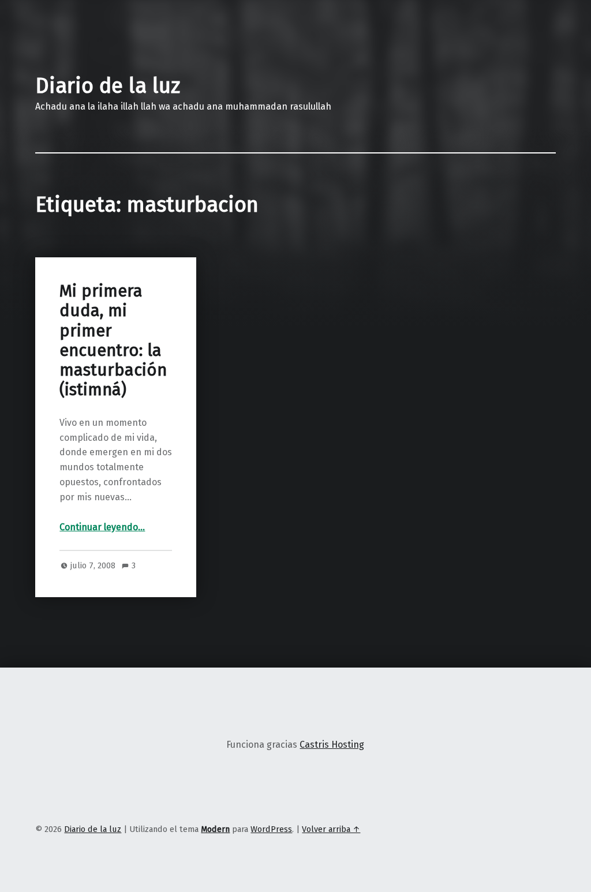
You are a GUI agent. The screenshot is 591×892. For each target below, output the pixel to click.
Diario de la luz (107, 86)
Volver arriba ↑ (331, 829)
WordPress (271, 829)
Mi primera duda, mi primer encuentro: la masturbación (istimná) (113, 340)
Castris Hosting (332, 744)
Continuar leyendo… (102, 527)
